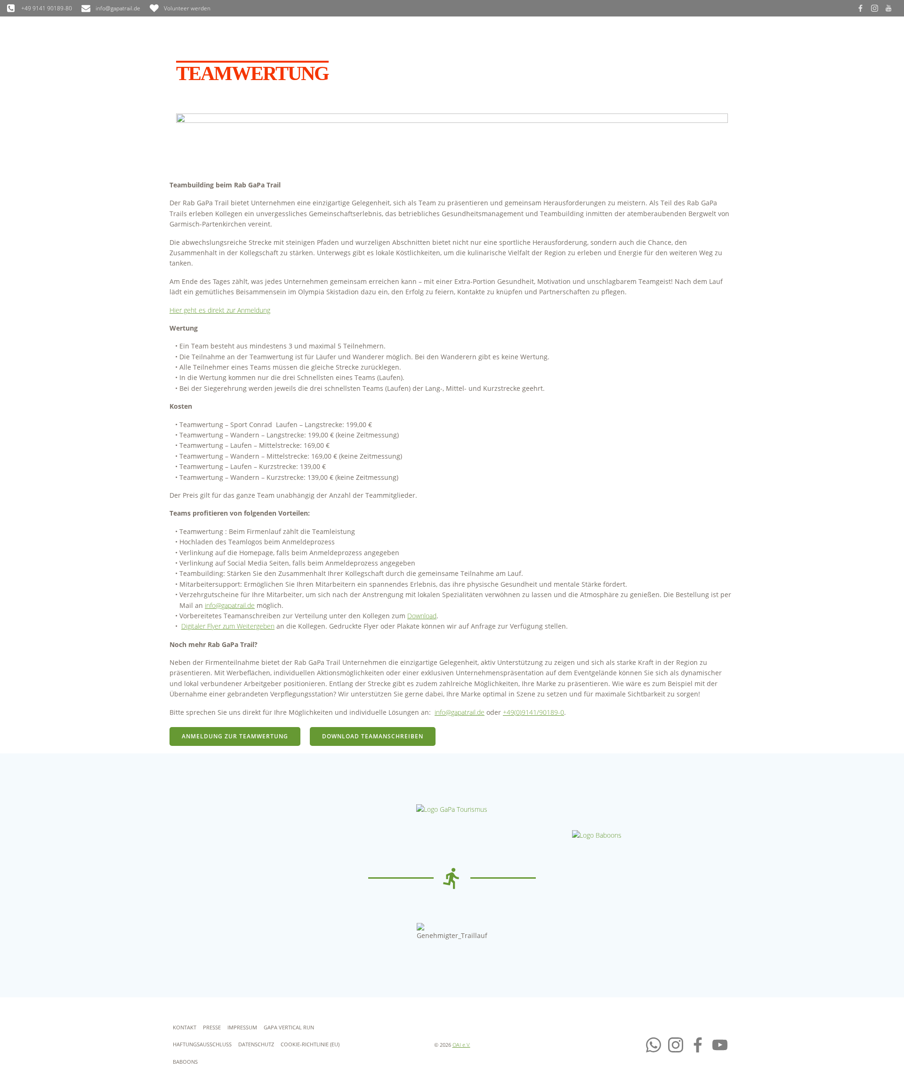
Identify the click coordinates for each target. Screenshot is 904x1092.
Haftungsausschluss (202, 1044)
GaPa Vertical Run (289, 1027)
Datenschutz (256, 1044)
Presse (212, 1027)
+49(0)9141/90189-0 (533, 712)
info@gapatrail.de (230, 605)
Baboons (185, 1061)
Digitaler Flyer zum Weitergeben (227, 626)
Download (421, 615)
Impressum (242, 1027)
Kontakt (184, 1027)
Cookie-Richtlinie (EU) (310, 1044)
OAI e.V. (461, 1044)
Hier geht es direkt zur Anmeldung (220, 310)
